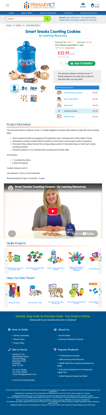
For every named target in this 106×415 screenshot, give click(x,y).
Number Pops (69, 117)
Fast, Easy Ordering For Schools (71, 339)
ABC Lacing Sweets (71, 99)
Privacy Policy (18, 343)
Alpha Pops (68, 105)
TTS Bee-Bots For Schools (69, 356)
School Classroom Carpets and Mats (73, 376)
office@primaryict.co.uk (27, 374)
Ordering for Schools (88, 13)
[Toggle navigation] (7, 5)
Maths (18, 25)
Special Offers (27, 13)
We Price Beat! (64, 335)
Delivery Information (48, 13)
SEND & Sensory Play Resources (71, 359)
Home (11, 13)
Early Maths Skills (32, 25)
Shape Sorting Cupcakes (73, 93)
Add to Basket (83, 63)
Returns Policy (19, 339)
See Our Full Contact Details (24, 380)
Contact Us (68, 13)
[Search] (47, 18)
